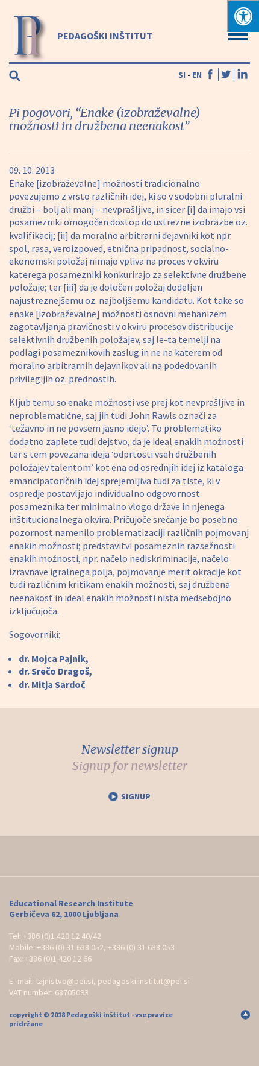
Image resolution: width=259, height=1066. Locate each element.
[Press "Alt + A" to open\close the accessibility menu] (243, 16)
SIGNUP (136, 796)
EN (197, 74)
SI (182, 74)
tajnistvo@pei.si (64, 981)
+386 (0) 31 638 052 (70, 947)
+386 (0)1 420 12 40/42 (62, 935)
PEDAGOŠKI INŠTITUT (103, 36)
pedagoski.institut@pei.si (144, 981)
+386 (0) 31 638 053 (141, 947)
